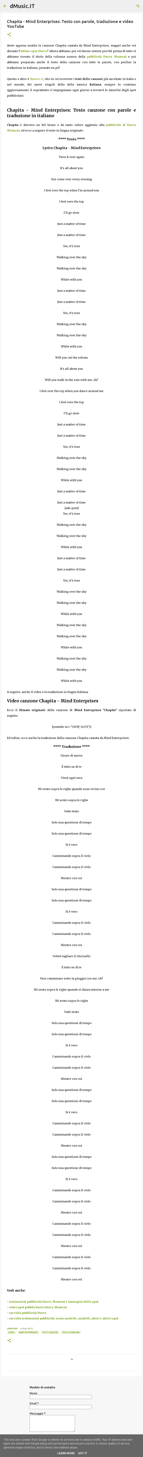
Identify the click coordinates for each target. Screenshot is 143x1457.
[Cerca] (138, 6)
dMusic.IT (22, 6)
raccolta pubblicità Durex (27, 1313)
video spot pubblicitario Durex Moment (38, 1307)
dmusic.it (36, 79)
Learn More (66, 1453)
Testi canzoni (50, 1332)
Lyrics (11, 1332)
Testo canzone (71, 1332)
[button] (9, 34)
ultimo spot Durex (33, 51)
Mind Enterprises (28, 1332)
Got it (82, 1453)
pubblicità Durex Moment (107, 56)
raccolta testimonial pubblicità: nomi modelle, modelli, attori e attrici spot (63, 1318)
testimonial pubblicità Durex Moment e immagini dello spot (53, 1301)
